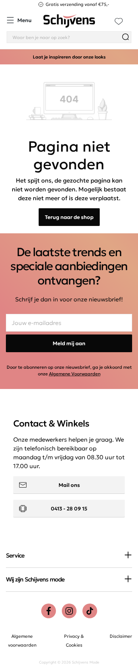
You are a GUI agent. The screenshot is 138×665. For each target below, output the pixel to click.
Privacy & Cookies (74, 640)
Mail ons (69, 485)
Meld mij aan (69, 343)
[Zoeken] (125, 37)
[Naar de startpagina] (69, 21)
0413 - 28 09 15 (69, 508)
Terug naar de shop (69, 217)
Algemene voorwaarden (22, 640)
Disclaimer (121, 636)
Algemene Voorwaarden (74, 373)
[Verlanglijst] (118, 21)
